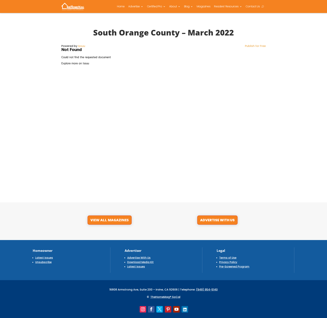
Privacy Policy (228, 262)
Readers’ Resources (226, 6)
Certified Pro (154, 6)
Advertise (134, 6)
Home (120, 6)
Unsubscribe (43, 262)
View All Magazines (109, 220)
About (173, 6)
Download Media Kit (140, 262)
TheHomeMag (160, 297)
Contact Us (253, 6)
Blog (187, 6)
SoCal (175, 297)
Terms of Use (227, 257)
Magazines (204, 6)
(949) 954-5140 (207, 290)
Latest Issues (44, 257)
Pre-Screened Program (234, 266)
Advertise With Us (217, 220)
